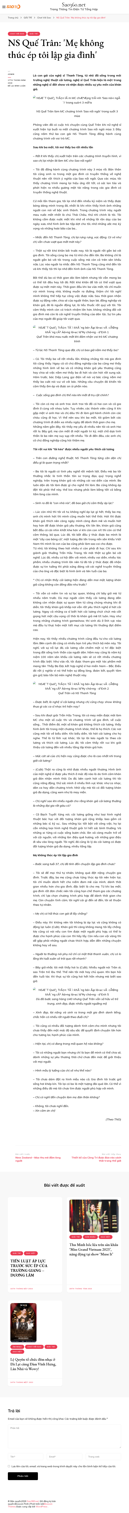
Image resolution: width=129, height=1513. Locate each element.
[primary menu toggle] (4, 7)
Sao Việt (30, 1253)
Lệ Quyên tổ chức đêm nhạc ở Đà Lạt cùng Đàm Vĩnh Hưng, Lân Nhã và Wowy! (33, 1364)
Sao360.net (74, 4)
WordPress (41, 1506)
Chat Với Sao (17, 34)
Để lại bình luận (18, 86)
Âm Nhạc (17, 1347)
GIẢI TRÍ (34, 34)
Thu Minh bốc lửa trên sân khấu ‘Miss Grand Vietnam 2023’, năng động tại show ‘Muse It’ (93, 1249)
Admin (11, 74)
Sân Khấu (90, 1237)
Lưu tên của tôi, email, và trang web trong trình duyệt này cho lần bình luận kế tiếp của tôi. (63, 1466)
